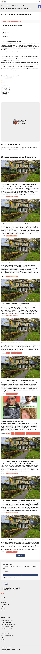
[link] (39, 6)
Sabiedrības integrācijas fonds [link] (7, 630)
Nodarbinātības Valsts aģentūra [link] (7, 635)
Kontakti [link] (2, 613)
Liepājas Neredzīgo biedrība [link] (6, 622)
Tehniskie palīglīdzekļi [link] (5, 604)
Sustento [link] (3, 641)
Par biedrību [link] (3, 610)
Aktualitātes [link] (3, 606)
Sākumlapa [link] (3, 5)
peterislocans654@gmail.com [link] (8, 79)
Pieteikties (20, 575)
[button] (37, 1)
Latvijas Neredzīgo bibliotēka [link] (6, 628)
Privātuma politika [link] (4, 650)
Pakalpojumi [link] (9, 5)
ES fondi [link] (2, 637)
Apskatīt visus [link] (20, 555)
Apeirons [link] (3, 639)
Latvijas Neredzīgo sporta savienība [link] (8, 624)
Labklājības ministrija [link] (5, 633)
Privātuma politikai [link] (15, 577)
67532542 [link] (5, 81)
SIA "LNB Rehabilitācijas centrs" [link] (7, 620)
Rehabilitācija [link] (3, 602)
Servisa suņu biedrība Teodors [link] (7, 626)
